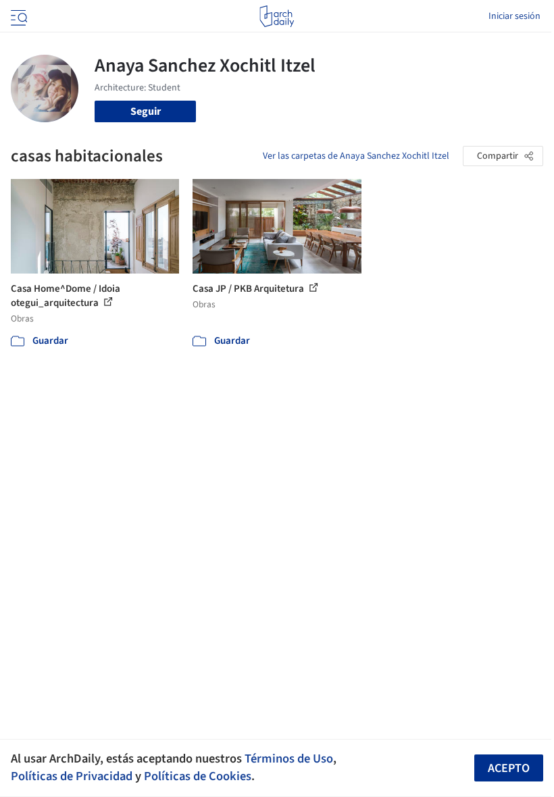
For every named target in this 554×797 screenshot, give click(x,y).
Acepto (509, 768)
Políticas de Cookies (197, 776)
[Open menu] (17, 16)
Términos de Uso (289, 758)
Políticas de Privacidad (71, 776)
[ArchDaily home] (276, 16)
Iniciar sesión (514, 16)
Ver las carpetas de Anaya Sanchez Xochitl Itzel (356, 156)
